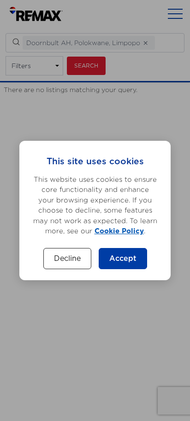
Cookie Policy (119, 231)
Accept (123, 258)
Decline (67, 258)
